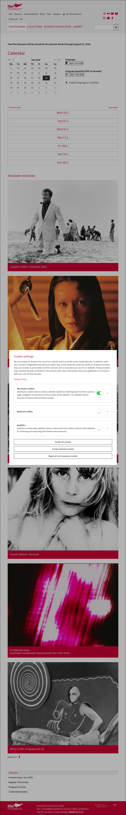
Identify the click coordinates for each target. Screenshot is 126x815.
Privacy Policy (20, 379)
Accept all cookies (63, 442)
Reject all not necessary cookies (63, 456)
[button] (107, 393)
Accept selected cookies (63, 449)
